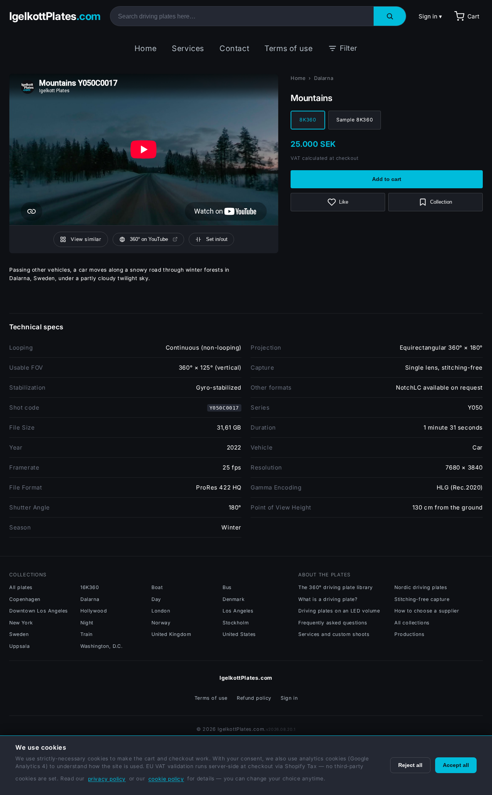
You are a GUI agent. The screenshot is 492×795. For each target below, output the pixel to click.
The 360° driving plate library (335, 587)
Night (86, 623)
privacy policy (107, 779)
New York (21, 623)
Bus (227, 587)
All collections (412, 623)
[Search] (390, 16)
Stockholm (236, 623)
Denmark (233, 599)
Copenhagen (24, 599)
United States (239, 634)
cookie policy (166, 779)
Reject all (410, 765)
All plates (21, 587)
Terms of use (288, 48)
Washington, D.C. (101, 646)
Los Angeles (238, 611)
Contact (234, 48)
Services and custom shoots (334, 634)
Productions (409, 634)
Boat (157, 587)
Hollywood (93, 611)
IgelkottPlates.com (246, 678)
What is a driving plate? (327, 599)
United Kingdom (171, 634)
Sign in (289, 698)
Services (188, 48)
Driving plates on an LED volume (339, 611)
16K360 (89, 587)
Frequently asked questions (332, 623)
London (160, 611)
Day (156, 599)
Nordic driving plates (420, 587)
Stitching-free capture (421, 599)
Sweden (19, 634)
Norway (161, 623)
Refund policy (254, 698)
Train (86, 634)
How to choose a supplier (426, 611)
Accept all (456, 765)
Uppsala (19, 646)
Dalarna (323, 78)
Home (145, 48)
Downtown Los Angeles (38, 611)
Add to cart (386, 179)
